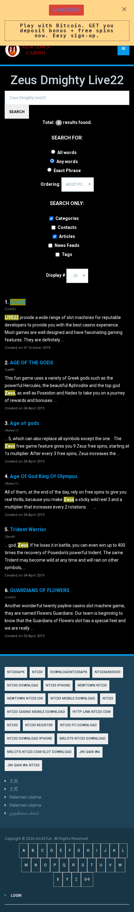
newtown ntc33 (92, 685)
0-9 (87, 879)
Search (17, 112)
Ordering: (50, 184)
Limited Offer (66, 9)
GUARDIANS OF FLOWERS (39, 590)
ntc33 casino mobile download (36, 712)
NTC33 (37, 672)
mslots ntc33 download (83, 738)
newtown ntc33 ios (25, 698)
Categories (67, 218)
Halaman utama (25, 797)
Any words (67, 161)
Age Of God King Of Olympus (44, 476)
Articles (67, 236)
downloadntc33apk (68, 672)
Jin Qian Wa (89, 752)
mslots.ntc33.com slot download (39, 752)
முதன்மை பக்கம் (24, 813)
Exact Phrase (67, 170)
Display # (55, 275)
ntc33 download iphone (29, 738)
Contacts (67, 227)
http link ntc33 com (92, 712)
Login (16, 895)
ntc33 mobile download (72, 698)
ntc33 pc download (78, 725)
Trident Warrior (28, 529)
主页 (13, 789)
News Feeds (67, 245)
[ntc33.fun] (28, 49)
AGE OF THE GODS (31, 363)
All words (67, 152)
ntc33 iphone (58, 685)
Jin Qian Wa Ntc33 (23, 765)
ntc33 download (22, 685)
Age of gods (24, 423)
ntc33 (108, 698)
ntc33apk (16, 672)
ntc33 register (39, 725)
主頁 (13, 780)
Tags (67, 254)
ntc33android (108, 672)
